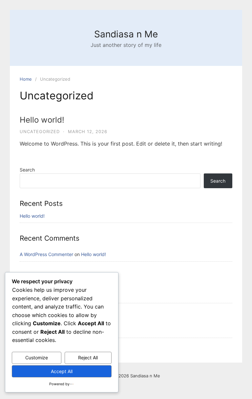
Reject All (88, 357)
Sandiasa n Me (126, 34)
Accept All (62, 371)
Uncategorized (40, 131)
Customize (36, 357)
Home (26, 79)
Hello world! (42, 120)
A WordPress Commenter (46, 254)
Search (27, 169)
